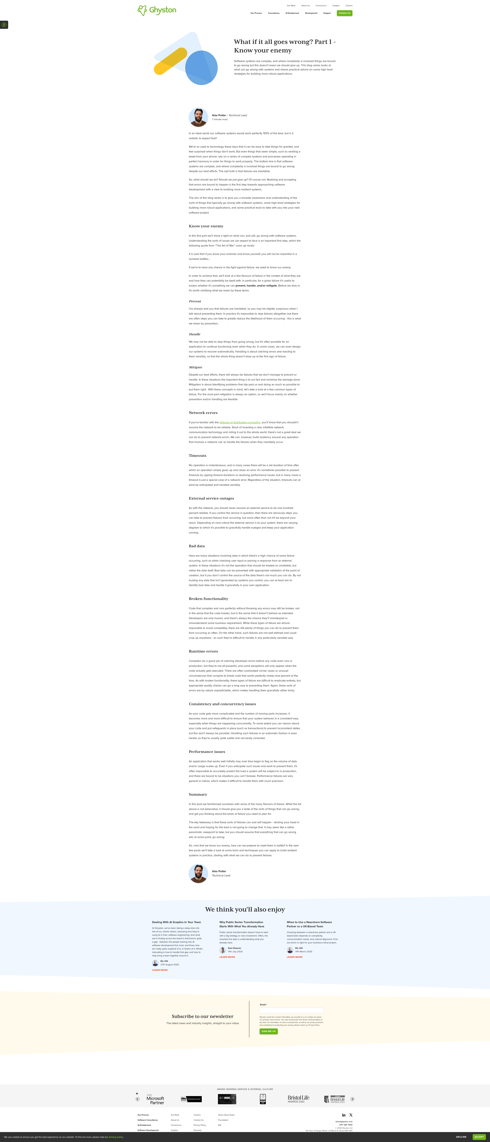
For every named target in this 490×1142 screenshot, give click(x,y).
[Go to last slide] (137, 1099)
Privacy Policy (200, 1125)
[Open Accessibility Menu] (4, 25)
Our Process (256, 13)
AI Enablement (292, 13)
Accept (480, 1136)
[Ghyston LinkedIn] (343, 1115)
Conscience (321, 5)
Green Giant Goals (226, 1115)
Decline (461, 1137)
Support (327, 13)
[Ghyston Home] (157, 10)
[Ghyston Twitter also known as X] (350, 1115)
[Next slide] (352, 1099)
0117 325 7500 (345, 1125)
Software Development (148, 1130)
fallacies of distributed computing (239, 422)
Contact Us (344, 13)
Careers (349, 5)
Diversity (197, 1130)
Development (311, 13)
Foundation (223, 1120)
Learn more (160, 970)
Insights (336, 5)
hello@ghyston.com (344, 1121)
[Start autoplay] (137, 1093)
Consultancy (273, 13)
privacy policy (116, 1137)
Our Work (291, 5)
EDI (219, 1125)
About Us (305, 5)
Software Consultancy (148, 1120)
